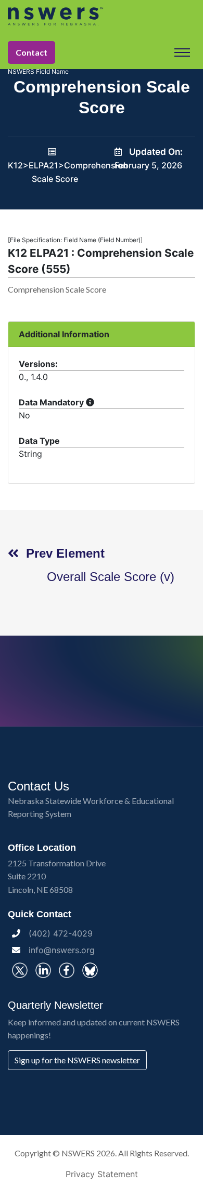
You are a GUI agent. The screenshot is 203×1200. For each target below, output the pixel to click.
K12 (15, 165)
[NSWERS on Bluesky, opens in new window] (90, 970)
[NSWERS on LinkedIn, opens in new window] (43, 970)
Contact (31, 52)
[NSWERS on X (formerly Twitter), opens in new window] (20, 970)
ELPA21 (43, 165)
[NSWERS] (101, 16)
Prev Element (62, 553)
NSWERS (78, 1153)
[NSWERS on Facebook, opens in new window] (66, 970)
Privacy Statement (102, 1174)
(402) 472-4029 (61, 933)
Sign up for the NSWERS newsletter (77, 1060)
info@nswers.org (62, 950)
